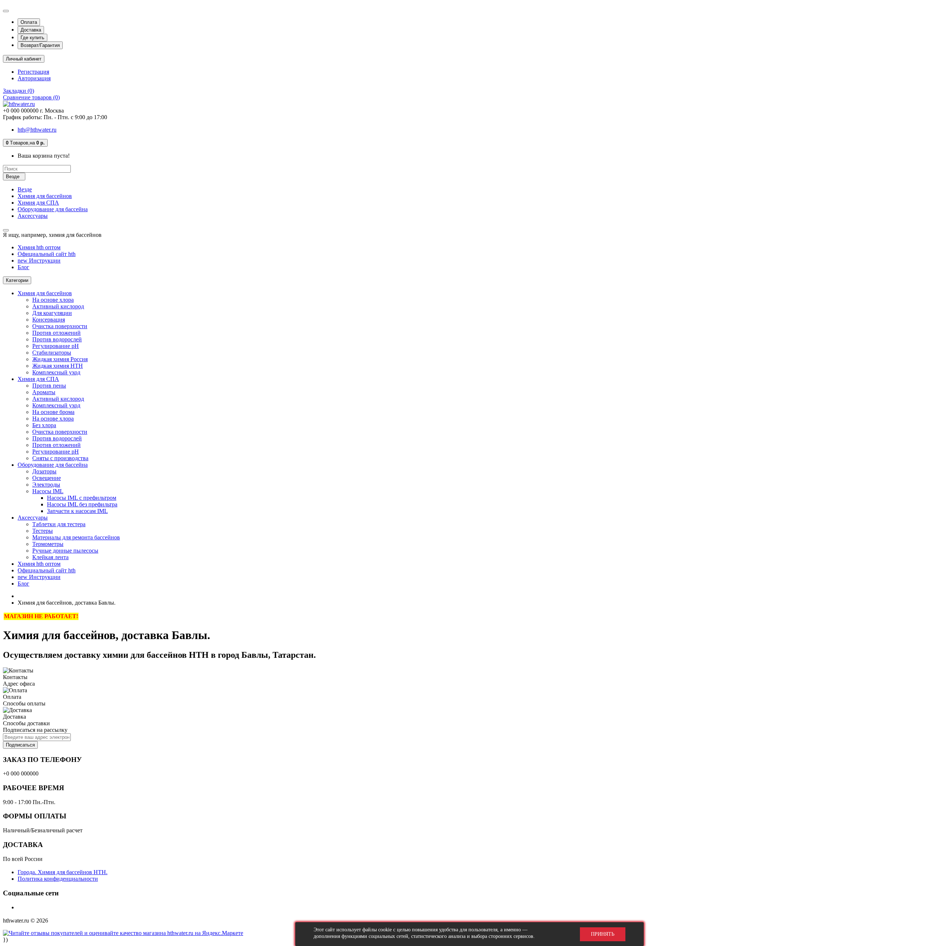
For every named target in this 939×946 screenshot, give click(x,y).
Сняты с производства (60, 458)
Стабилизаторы (51, 352)
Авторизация (34, 78)
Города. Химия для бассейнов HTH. (62, 872)
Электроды (46, 484)
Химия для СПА (38, 202)
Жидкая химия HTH (57, 366)
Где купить (32, 37)
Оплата (29, 22)
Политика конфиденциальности (58, 879)
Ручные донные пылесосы (65, 550)
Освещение (46, 478)
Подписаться (20, 745)
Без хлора (44, 425)
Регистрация (33, 72)
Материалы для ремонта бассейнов (76, 537)
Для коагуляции (52, 313)
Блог (23, 267)
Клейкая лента (50, 557)
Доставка (31, 30)
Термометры (47, 544)
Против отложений (56, 333)
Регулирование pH (55, 346)
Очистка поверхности (59, 326)
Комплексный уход (56, 372)
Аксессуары (33, 216)
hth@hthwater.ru (37, 129)
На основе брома (53, 412)
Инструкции (39, 260)
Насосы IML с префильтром (81, 498)
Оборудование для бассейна (53, 209)
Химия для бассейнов (45, 196)
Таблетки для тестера (58, 524)
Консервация (48, 319)
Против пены (49, 385)
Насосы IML (47, 491)
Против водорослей (57, 339)
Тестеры (42, 531)
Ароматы (43, 392)
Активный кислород (58, 306)
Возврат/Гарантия (40, 45)
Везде (25, 189)
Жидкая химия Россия (60, 359)
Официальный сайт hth (47, 254)
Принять (602, 934)
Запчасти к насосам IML (77, 511)
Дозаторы (44, 471)
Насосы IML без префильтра (82, 504)
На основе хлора (53, 300)
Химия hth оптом (39, 247)
